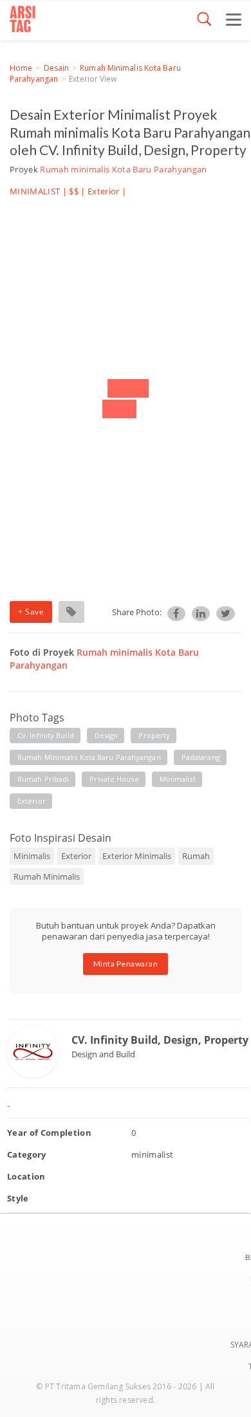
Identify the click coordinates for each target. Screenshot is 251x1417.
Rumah (196, 856)
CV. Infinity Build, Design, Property (159, 1040)
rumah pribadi (43, 779)
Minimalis (32, 856)
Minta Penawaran (125, 963)
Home (21, 67)
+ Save (31, 611)
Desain (57, 67)
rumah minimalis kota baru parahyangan (89, 757)
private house (113, 779)
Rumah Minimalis (47, 876)
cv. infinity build (45, 735)
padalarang (200, 757)
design (106, 735)
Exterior (104, 191)
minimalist (178, 779)
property (154, 735)
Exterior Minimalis (136, 856)
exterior (31, 801)
